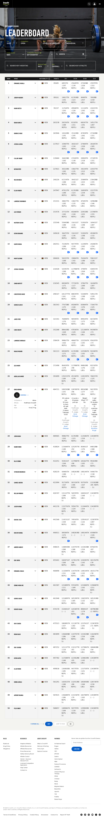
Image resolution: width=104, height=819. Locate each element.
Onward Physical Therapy (59, 772)
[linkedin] (96, 815)
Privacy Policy (23, 815)
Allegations (6, 748)
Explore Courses (42, 751)
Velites (56, 748)
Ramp (56, 781)
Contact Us (23, 770)
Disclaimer (44, 815)
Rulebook (6, 743)
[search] (89, 4)
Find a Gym (40, 748)
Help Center (24, 767)
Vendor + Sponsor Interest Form (25, 760)
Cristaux (56, 778)
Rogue (56, 746)
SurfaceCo (57, 769)
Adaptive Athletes (25, 743)
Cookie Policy (34, 815)
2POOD (56, 754)
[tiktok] (100, 815)
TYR (55, 794)
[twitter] (85, 815)
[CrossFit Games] (6, 4)
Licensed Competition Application (27, 764)
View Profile (23, 395)
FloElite (56, 796)
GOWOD (56, 766)
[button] (100, 4)
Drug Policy (6, 746)
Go (70, 724)
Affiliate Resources (26, 748)
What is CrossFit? (42, 743)
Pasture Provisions (60, 764)
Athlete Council (24, 756)
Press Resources (25, 751)
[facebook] (81, 815)
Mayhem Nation (59, 786)
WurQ (56, 784)
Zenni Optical (58, 759)
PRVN (56, 776)
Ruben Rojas (58, 799)
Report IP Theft (65, 815)
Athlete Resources (25, 746)
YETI (55, 751)
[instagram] (89, 815)
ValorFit (56, 791)
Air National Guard (59, 743)
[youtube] (92, 815)
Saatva (56, 756)
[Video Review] (68, 91)
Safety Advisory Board (27, 754)
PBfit (55, 761)
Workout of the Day (43, 746)
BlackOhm (57, 789)
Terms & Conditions (9, 815)
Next (49, 724)
